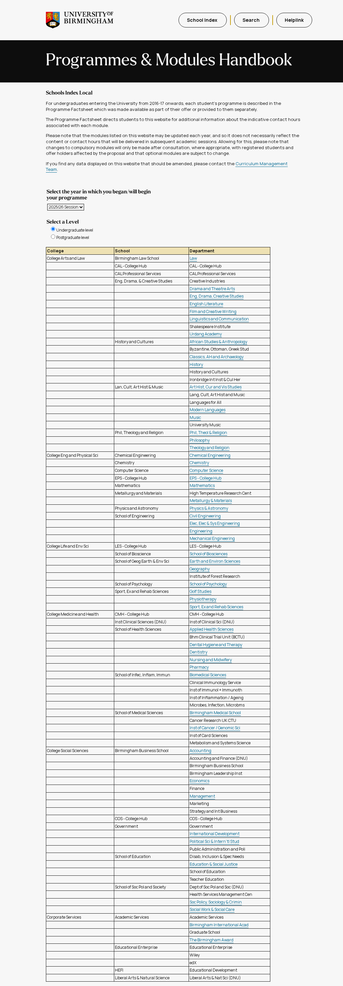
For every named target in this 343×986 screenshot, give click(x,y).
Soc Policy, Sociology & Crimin (216, 902)
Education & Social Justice (213, 864)
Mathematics (202, 485)
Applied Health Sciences (211, 629)
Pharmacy (199, 667)
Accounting (200, 750)
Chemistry (199, 463)
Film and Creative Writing (213, 311)
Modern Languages (207, 410)
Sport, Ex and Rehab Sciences (216, 607)
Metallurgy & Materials (211, 500)
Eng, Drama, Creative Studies (217, 296)
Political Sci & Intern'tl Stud (214, 841)
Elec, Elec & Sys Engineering (215, 523)
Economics (199, 781)
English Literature (206, 304)
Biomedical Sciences (208, 675)
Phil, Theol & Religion (208, 432)
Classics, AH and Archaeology (217, 357)
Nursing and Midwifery (211, 660)
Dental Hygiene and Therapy (216, 645)
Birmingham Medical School (215, 713)
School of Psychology (208, 584)
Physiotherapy (203, 599)
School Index (202, 20)
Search (252, 20)
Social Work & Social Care (212, 909)
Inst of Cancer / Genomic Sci (215, 728)
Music (195, 417)
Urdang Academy (206, 334)
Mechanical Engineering (212, 538)
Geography (200, 569)
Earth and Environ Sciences (215, 561)
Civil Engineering (205, 516)
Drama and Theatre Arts (212, 289)
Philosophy (200, 440)
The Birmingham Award (211, 940)
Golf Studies (200, 591)
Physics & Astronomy (209, 508)
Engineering (201, 531)
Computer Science (206, 470)
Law (193, 258)
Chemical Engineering (210, 455)
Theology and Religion (209, 447)
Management (202, 796)
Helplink (294, 20)
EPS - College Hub (205, 478)
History (196, 364)
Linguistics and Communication (219, 319)
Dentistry (198, 652)
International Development (214, 834)
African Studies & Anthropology (218, 342)
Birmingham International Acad (219, 925)
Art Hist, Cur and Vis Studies (216, 387)
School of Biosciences (208, 554)
